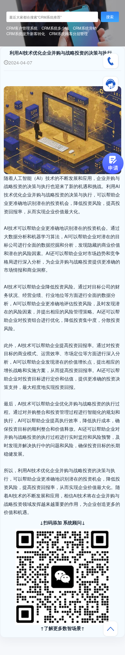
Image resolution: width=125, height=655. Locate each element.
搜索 (110, 16)
